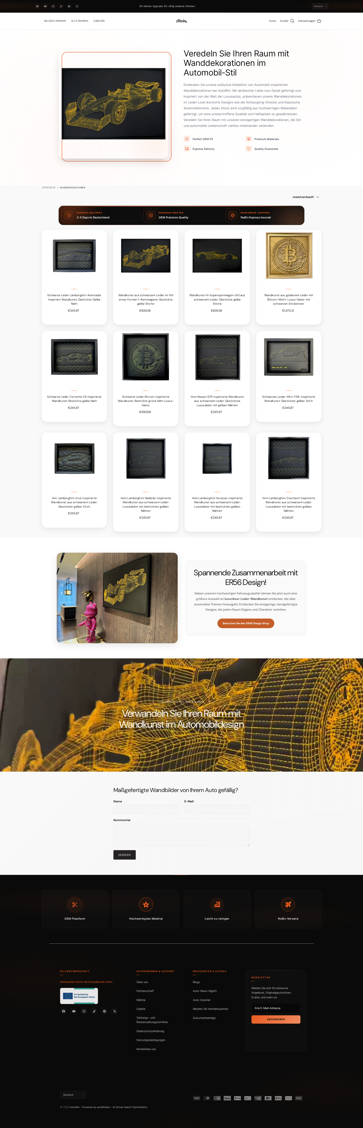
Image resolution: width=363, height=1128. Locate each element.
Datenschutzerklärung (150, 1031)
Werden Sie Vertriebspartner (210, 1008)
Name (117, 801)
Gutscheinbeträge (204, 1017)
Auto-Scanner (201, 1000)
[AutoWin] (181, 20)
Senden (124, 855)
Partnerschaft (145, 990)
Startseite (49, 187)
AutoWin (74, 1107)
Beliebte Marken (55, 20)
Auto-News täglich (205, 990)
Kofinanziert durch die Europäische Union (86, 981)
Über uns (142, 982)
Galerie (141, 1008)
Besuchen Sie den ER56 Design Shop (246, 623)
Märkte (141, 1000)
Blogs (196, 982)
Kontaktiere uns (146, 1049)
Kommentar (122, 820)
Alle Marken (79, 20)
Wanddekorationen (72, 187)
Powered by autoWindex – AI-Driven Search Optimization (114, 1107)
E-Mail (189, 801)
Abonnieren (276, 1019)
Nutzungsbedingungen (151, 1040)
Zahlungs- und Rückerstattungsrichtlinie (152, 1020)
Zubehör (99, 20)
